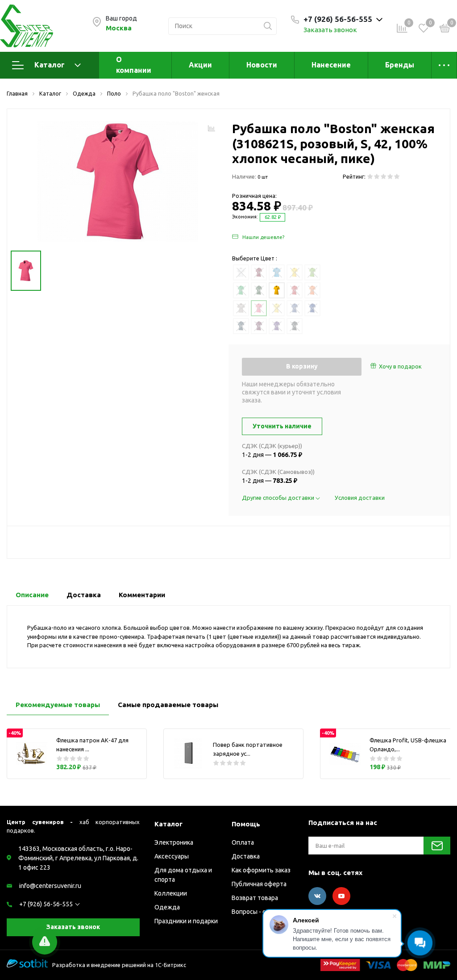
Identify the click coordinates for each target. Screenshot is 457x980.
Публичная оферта (259, 884)
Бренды (399, 65)
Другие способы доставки (279, 497)
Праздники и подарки (186, 921)
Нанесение (331, 65)
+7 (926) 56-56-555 (46, 904)
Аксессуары (171, 856)
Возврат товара (255, 897)
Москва (119, 28)
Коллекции (170, 893)
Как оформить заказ (261, 870)
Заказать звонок (330, 30)
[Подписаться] (437, 845)
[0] (445, 29)
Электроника (173, 842)
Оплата (243, 842)
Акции (200, 65)
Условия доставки (360, 497)
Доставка (246, 856)
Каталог (49, 65)
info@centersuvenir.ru (50, 885)
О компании (133, 64)
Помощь (246, 824)
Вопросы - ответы (258, 911)
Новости (261, 65)
